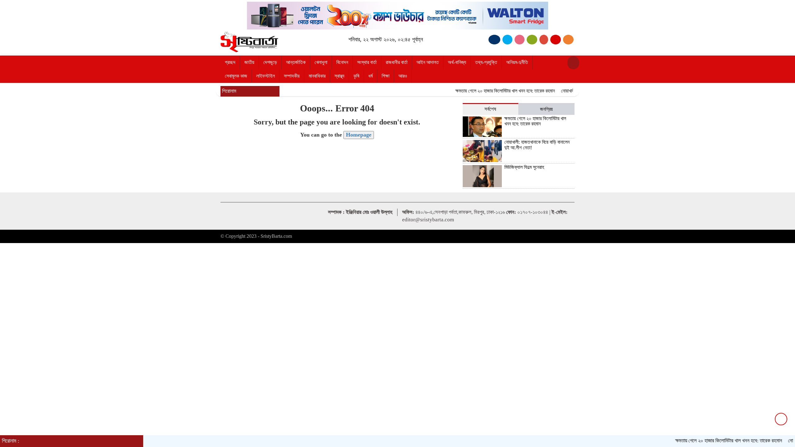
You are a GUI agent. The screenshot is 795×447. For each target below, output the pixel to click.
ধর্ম (370, 76)
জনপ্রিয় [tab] (546, 109)
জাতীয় (249, 62)
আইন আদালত (427, 62)
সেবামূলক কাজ (236, 76)
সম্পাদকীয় (292, 76)
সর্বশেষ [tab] (490, 109)
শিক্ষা (385, 76)
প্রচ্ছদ (230, 62)
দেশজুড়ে (270, 62)
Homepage (358, 135)
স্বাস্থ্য (339, 76)
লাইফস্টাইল (265, 76)
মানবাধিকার (317, 76)
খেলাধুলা (321, 62)
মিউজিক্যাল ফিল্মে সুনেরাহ (524, 167)
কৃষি (356, 76)
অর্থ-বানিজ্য (457, 62)
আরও (402, 76)
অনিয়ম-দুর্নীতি (517, 62)
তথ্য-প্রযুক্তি (486, 62)
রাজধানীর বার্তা (396, 62)
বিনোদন (342, 62)
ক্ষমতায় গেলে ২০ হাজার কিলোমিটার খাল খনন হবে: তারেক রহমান (496, 90)
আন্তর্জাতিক (296, 62)
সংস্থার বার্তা (367, 62)
